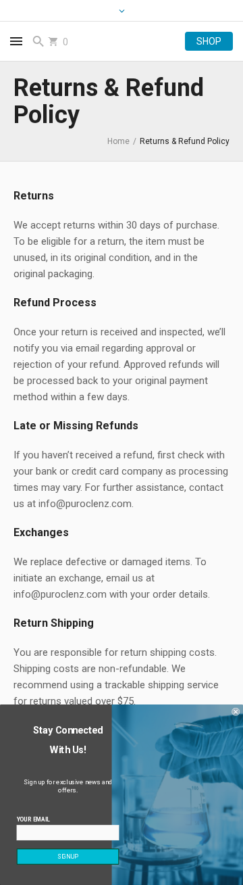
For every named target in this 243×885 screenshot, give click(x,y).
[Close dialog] (236, 712)
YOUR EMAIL (33, 819)
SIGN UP (67, 856)
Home (118, 141)
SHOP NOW (209, 41)
